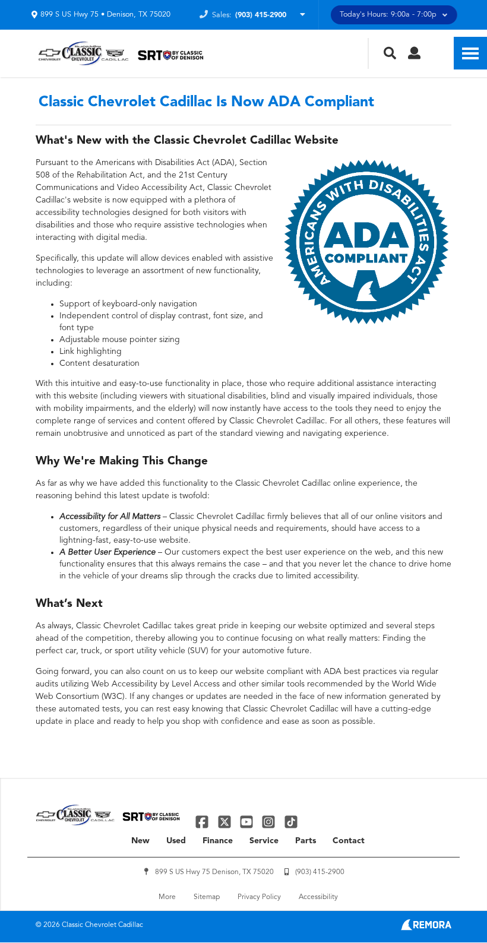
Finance (218, 841)
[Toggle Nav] (470, 53)
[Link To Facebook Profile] (203, 822)
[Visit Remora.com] (426, 928)
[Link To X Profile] (225, 822)
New (140, 841)
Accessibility (318, 897)
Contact (349, 841)
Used (176, 841)
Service (264, 841)
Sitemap (207, 897)
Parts (305, 841)
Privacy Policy (259, 897)
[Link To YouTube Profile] (248, 822)
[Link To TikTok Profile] (291, 822)
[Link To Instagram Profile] (270, 822)
